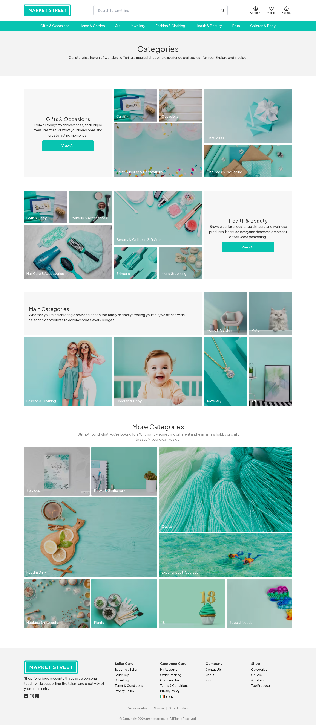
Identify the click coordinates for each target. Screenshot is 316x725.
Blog (209, 680)
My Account (168, 669)
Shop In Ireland (179, 708)
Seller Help (122, 675)
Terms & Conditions (129, 685)
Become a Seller (126, 669)
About (210, 675)
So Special (157, 708)
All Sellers (257, 680)
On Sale (256, 675)
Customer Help (171, 680)
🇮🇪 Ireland (167, 696)
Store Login (123, 680)
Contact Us (214, 669)
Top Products (261, 685)
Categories (259, 669)
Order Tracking (170, 675)
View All (67, 145)
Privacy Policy (124, 691)
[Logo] (47, 10)
